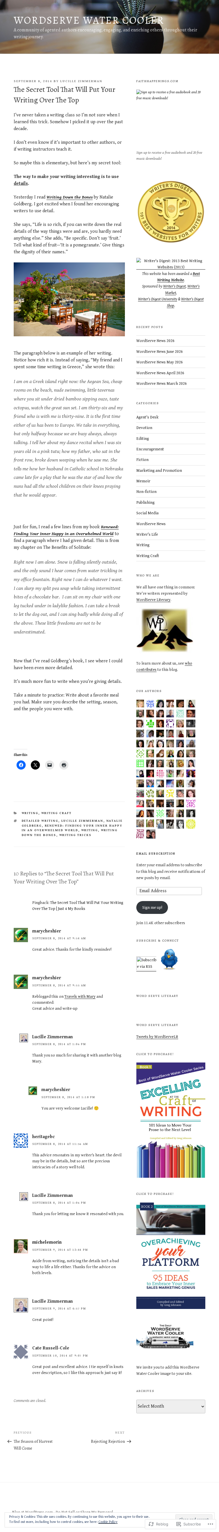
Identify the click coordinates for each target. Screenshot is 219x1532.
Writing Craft (56, 813)
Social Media (147, 513)
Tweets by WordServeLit (157, 1037)
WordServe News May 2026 (159, 362)
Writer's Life (147, 534)
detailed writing (40, 821)
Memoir (143, 481)
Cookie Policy (107, 1522)
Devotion (144, 428)
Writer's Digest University (157, 299)
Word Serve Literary (157, 996)
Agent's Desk (147, 417)
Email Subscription (155, 853)
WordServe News (151, 524)
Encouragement (150, 449)
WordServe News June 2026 (159, 351)
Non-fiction (146, 491)
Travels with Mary (80, 996)
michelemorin (47, 1242)
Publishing (145, 502)
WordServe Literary (153, 600)
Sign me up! (152, 907)
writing (89, 830)
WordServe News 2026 (155, 341)
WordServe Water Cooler (89, 20)
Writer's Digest (174, 286)
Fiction (142, 460)
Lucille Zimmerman (81, 81)
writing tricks (75, 835)
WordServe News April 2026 (160, 373)
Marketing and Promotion (159, 470)
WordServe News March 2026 (161, 383)
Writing (30, 813)
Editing (142, 438)
